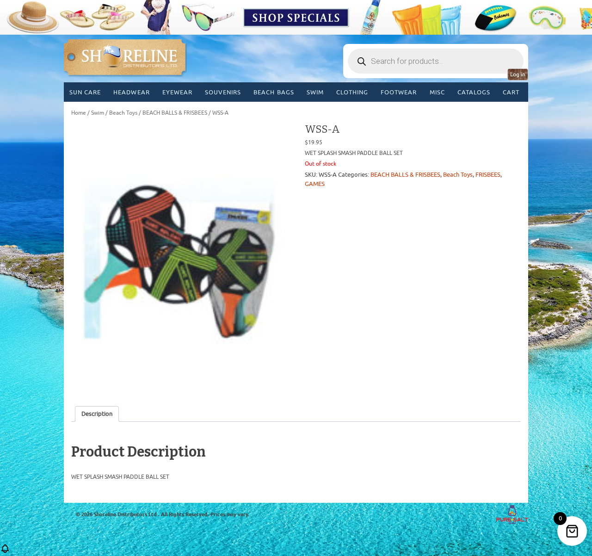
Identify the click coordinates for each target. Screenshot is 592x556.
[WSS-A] (179, 258)
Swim (315, 92)
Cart (511, 92)
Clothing (352, 92)
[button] (5, 552)
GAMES (315, 184)
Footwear (399, 92)
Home (78, 113)
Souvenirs (223, 92)
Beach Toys (123, 113)
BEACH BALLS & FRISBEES (174, 113)
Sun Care (85, 92)
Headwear (131, 92)
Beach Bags (273, 92)
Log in (517, 74)
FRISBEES (487, 175)
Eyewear (177, 92)
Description (96, 414)
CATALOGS (473, 92)
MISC (437, 92)
